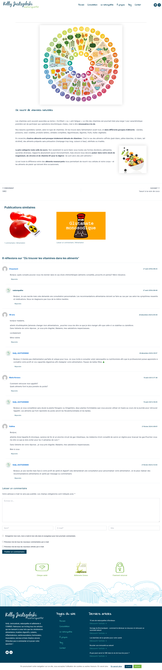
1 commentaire (9, 243)
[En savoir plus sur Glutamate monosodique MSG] (81, 225)
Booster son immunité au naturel (102, 645)
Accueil (81, 4)
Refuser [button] (137, 666)
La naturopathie (107, 4)
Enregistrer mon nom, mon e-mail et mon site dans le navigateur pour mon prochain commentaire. (40, 536)
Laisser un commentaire (65, 242)
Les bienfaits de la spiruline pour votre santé (106, 638)
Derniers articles (100, 614)
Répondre (14, 279)
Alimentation (20, 243)
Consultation (92, 4)
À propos (121, 4)
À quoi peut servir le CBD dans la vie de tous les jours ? (109, 653)
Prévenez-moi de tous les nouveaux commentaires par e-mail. (26, 542)
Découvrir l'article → (98, 623)
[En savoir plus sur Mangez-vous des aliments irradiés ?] (29, 226)
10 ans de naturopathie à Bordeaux (102, 621)
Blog (129, 4)
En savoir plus (116, 666)
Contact (138, 4)
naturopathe (18, 290)
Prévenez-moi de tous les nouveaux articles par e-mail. (24, 547)
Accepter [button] (128, 666)
